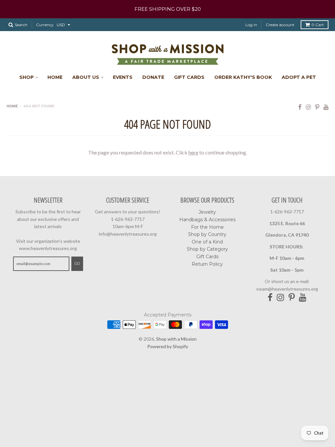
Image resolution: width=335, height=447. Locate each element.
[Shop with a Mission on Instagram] (308, 107)
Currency (45, 24)
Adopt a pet (299, 77)
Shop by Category (207, 249)
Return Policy (207, 264)
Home (54, 77)
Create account (280, 24)
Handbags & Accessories (207, 220)
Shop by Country (207, 234)
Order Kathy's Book (243, 77)
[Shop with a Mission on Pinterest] (317, 107)
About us (85, 77)
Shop (26, 77)
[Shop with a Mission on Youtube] (326, 107)
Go (77, 263)
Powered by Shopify (167, 346)
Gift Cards (189, 77)
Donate (153, 77)
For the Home (207, 227)
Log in (251, 24)
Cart (317, 24)
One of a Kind (207, 242)
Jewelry (207, 212)
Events (122, 77)
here (193, 152)
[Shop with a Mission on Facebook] (300, 107)
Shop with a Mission (176, 339)
